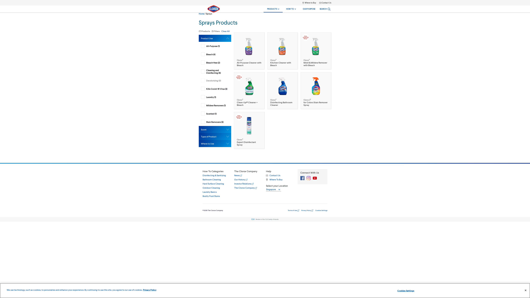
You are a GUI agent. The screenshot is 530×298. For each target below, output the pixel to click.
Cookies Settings (405, 290)
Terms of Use (292, 210)
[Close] (526, 290)
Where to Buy (310, 3)
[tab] (215, 38)
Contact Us (326, 3)
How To (290, 9)
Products (272, 9)
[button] (215, 31)
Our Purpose (309, 9)
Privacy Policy (306, 210)
